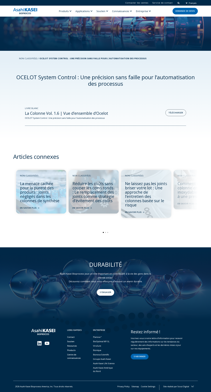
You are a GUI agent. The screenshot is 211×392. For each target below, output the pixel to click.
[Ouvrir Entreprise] (150, 11)
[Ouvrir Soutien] (107, 11)
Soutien (70, 341)
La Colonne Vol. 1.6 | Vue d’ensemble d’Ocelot (66, 113)
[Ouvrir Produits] (70, 11)
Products (71, 350)
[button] (103, 232)
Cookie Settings (148, 386)
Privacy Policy (123, 386)
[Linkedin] (39, 343)
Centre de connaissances (74, 356)
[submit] (178, 3)
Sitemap (135, 386)
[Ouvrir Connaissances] (131, 11)
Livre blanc (31, 108)
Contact (71, 337)
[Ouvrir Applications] (91, 11)
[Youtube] (47, 343)
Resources (72, 346)
